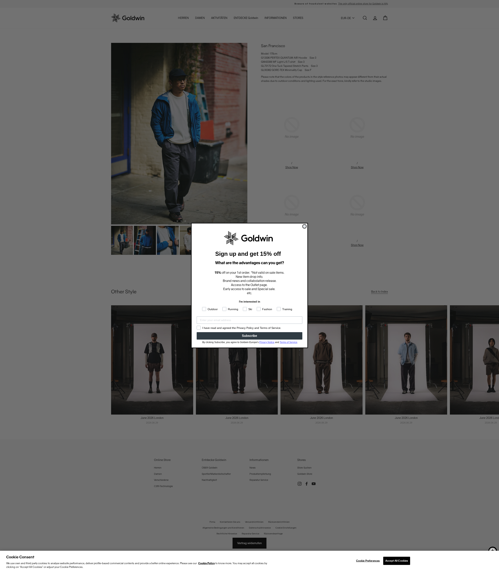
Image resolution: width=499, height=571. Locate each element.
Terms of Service (288, 342)
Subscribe (249, 335)
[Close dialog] (304, 226)
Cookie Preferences (368, 560)
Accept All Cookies (396, 560)
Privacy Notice (266, 342)
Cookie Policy (206, 563)
